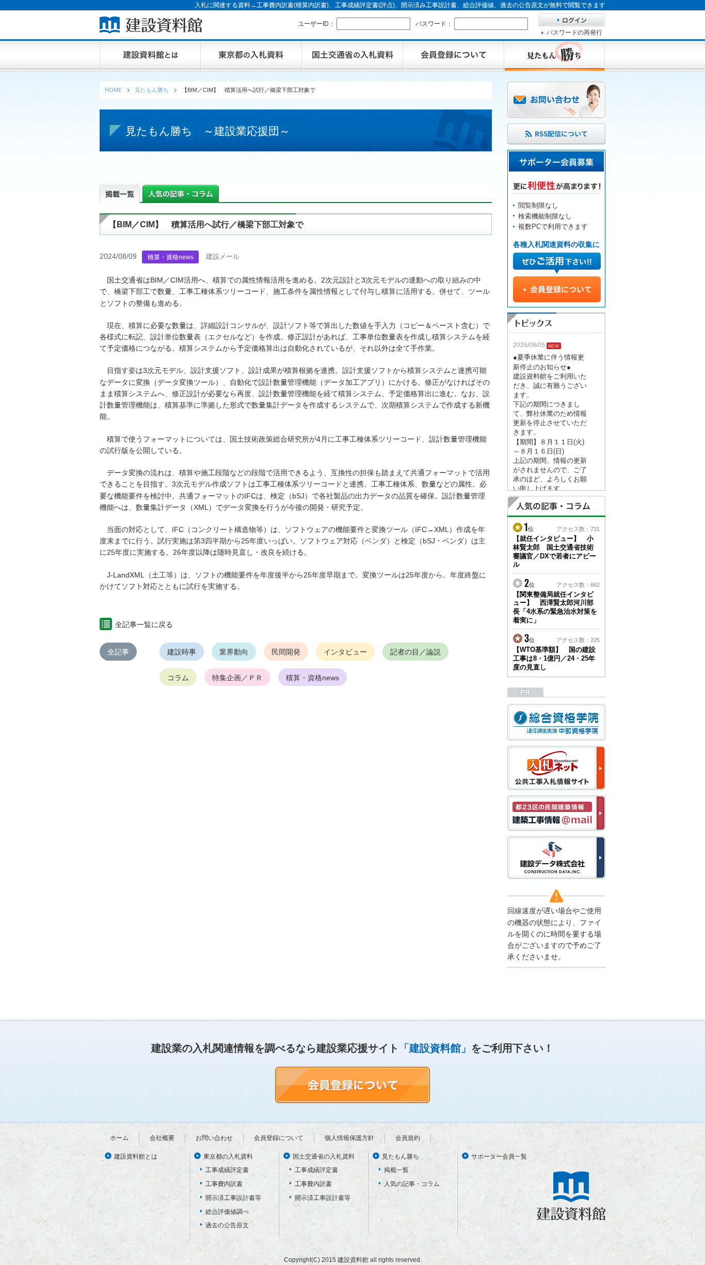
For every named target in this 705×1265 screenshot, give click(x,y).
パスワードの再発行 (574, 32)
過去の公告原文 (227, 1225)
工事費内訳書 (224, 1184)
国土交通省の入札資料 (324, 1156)
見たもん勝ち (400, 1156)
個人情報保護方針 (349, 1138)
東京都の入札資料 (228, 1156)
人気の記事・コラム (412, 1184)
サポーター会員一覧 (499, 1156)
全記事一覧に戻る (144, 624)
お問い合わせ (214, 1138)
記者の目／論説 (415, 652)
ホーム (119, 1138)
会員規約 (407, 1138)
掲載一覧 (396, 1170)
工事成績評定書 (227, 1170)
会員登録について (278, 1138)
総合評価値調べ (227, 1211)
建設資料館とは (135, 1156)
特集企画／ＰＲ (237, 678)
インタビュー (345, 652)
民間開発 (285, 652)
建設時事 (181, 652)
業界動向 (233, 652)
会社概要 (162, 1138)
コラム (178, 678)
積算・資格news (312, 678)
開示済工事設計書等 (233, 1197)
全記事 (118, 652)
